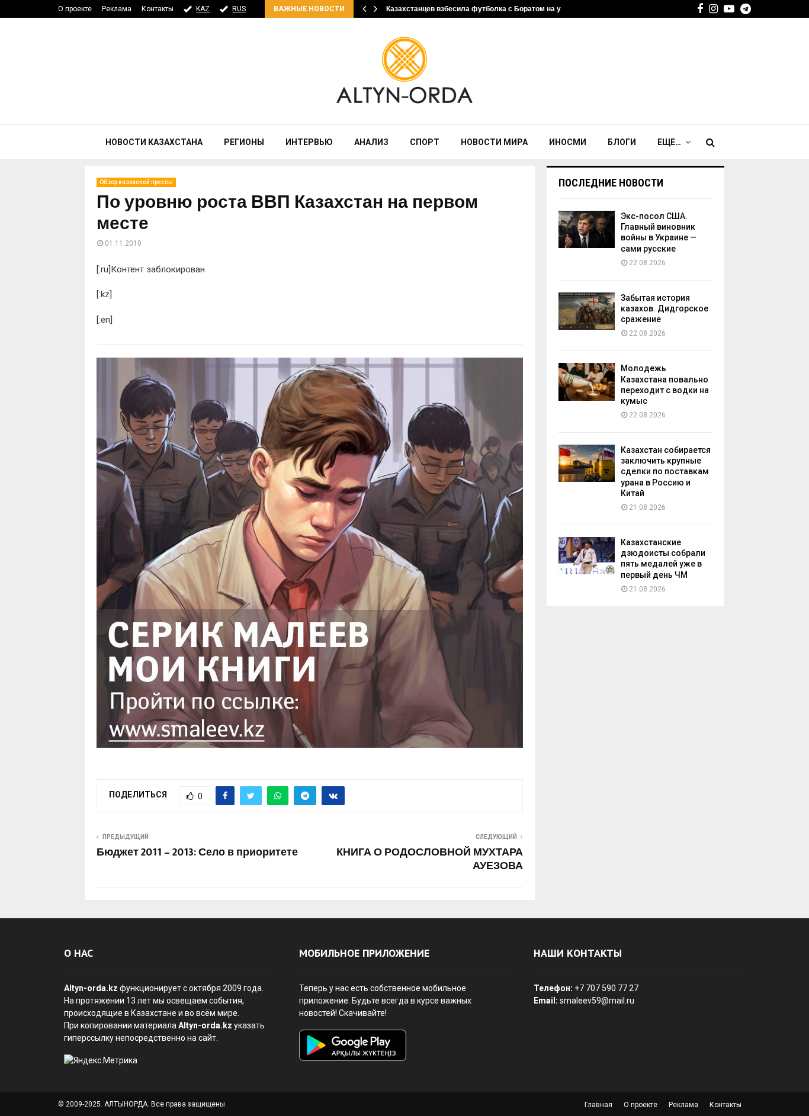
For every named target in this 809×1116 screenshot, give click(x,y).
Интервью (309, 142)
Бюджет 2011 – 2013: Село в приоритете (197, 852)
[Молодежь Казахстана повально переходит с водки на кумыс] (586, 381)
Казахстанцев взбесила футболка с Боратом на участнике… (492, 9)
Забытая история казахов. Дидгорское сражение (664, 308)
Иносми (567, 142)
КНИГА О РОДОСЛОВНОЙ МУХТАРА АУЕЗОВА (429, 860)
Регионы (244, 142)
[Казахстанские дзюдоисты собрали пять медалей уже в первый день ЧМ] (586, 555)
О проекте (75, 9)
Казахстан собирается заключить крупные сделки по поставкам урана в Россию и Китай (666, 471)
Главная (598, 1105)
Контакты (158, 9)
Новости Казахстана (154, 142)
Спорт (424, 142)
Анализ (371, 142)
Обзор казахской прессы (136, 182)
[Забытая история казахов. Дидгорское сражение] (586, 311)
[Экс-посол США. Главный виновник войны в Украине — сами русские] (586, 229)
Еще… (669, 142)
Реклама (116, 9)
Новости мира (494, 142)
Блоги (622, 142)
